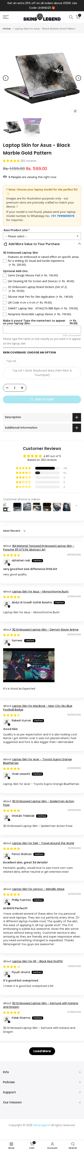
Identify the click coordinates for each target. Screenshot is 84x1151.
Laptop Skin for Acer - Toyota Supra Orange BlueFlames (37, 761)
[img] (11, 555)
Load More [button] (42, 1051)
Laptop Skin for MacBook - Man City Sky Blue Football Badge (37, 708)
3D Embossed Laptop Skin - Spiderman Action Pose (38, 803)
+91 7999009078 (62, 216)
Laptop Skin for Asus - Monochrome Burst (40, 591)
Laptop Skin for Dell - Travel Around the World (43, 843)
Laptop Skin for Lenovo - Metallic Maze (38, 889)
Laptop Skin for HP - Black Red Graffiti (37, 961)
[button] (12, 161)
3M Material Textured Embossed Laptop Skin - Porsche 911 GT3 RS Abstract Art (38, 548)
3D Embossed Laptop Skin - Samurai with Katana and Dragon (40, 1005)
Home (7, 28)
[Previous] (5, 78)
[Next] (78, 78)
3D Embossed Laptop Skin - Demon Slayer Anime (45, 630)
